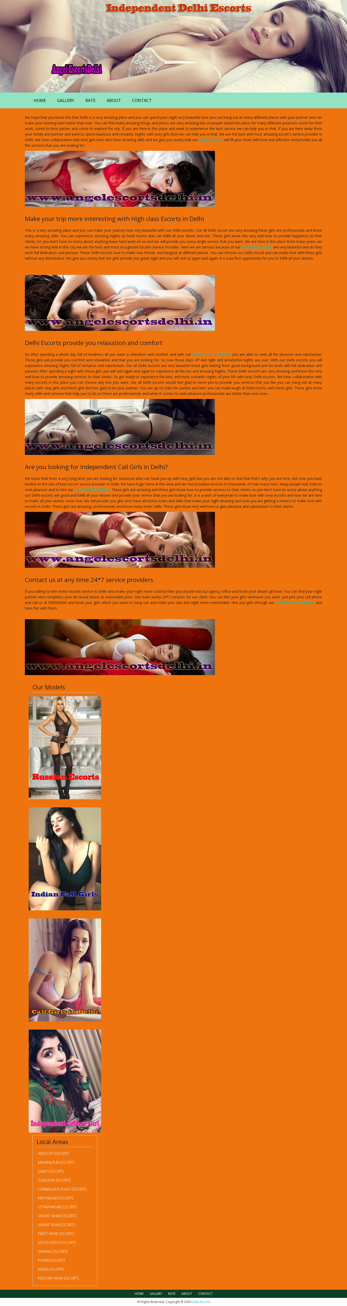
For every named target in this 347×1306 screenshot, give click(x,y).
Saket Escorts (51, 1171)
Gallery (156, 1294)
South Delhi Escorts (57, 1242)
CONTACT (142, 100)
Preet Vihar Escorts (56, 1233)
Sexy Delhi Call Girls (92, 489)
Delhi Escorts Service (211, 354)
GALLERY (65, 100)
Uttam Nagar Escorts (57, 1207)
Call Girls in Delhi (257, 247)
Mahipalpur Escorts (56, 1162)
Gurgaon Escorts (54, 1180)
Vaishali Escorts (53, 1251)
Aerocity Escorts (53, 1153)
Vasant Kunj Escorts (56, 1224)
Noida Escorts (51, 1269)
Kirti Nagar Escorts (55, 1198)
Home (40, 100)
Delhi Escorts (211, 139)
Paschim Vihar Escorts (58, 1278)
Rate (90, 100)
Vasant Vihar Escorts (57, 1215)
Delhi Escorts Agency (295, 602)
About (114, 100)
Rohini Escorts (51, 1260)
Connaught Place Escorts (62, 1189)
